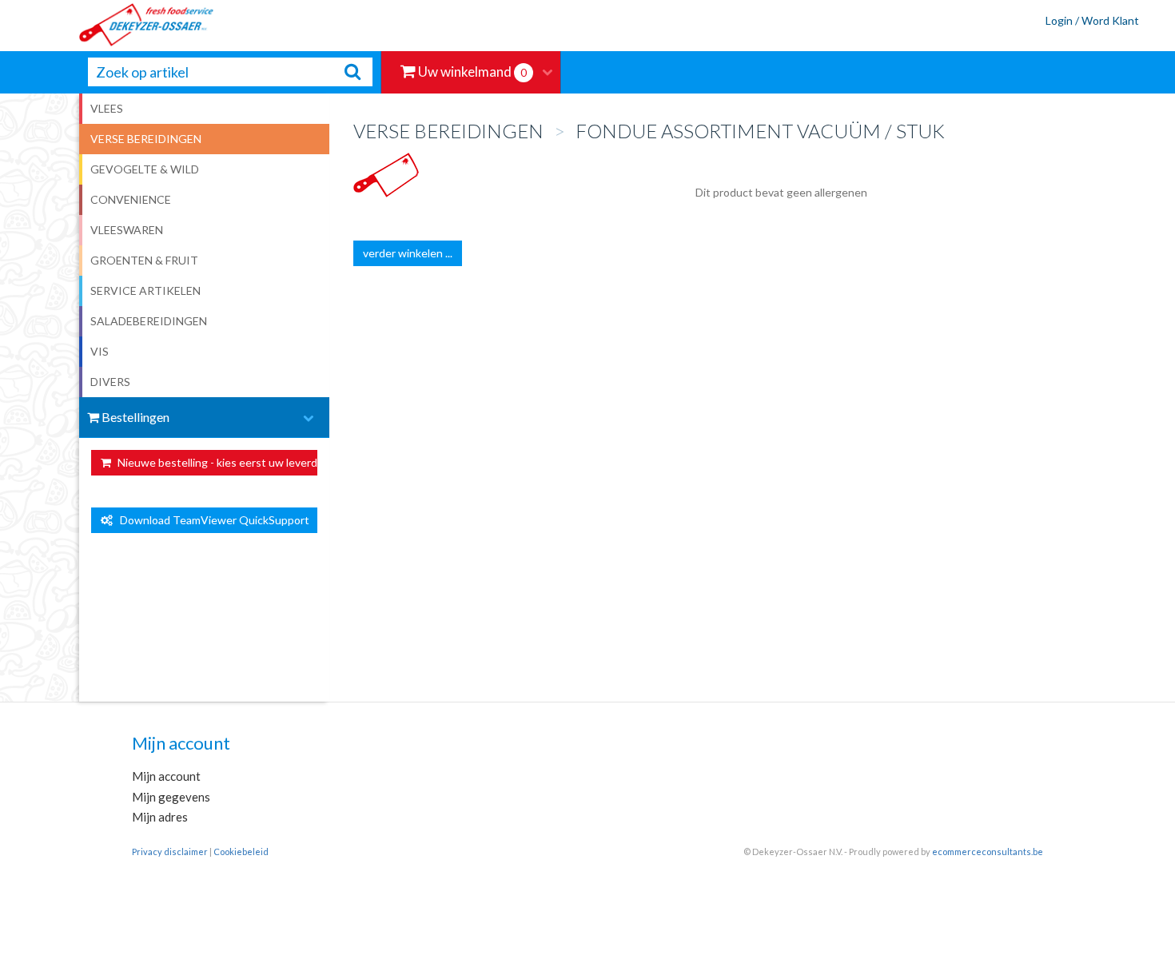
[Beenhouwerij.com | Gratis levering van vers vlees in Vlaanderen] (108, 25)
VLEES (106, 108)
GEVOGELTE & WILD (144, 169)
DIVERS (110, 381)
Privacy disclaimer (170, 851)
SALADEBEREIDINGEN (148, 321)
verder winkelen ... (407, 253)
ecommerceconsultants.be (987, 851)
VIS (99, 351)
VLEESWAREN (126, 230)
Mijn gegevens (171, 797)
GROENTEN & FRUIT (144, 260)
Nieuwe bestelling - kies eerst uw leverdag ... (216, 462)
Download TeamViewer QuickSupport (211, 520)
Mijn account (166, 776)
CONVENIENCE (130, 199)
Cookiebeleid (241, 851)
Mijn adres (160, 817)
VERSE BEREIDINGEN (145, 138)
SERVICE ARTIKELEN (145, 290)
